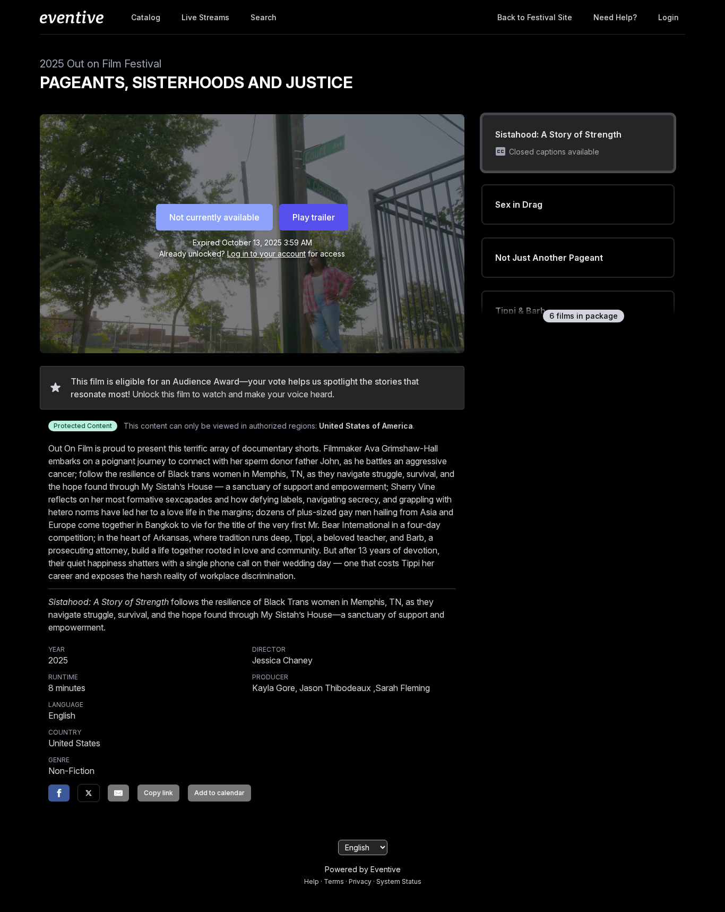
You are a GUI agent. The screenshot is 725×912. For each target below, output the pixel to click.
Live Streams (205, 17)
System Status (398, 881)
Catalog (145, 17)
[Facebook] (59, 793)
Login (668, 17)
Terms (334, 881)
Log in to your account (266, 253)
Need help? (615, 17)
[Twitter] (88, 793)
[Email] (118, 793)
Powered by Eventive (363, 869)
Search (264, 17)
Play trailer (313, 217)
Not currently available (214, 217)
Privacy (360, 881)
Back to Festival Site (534, 17)
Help (311, 881)
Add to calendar (219, 793)
